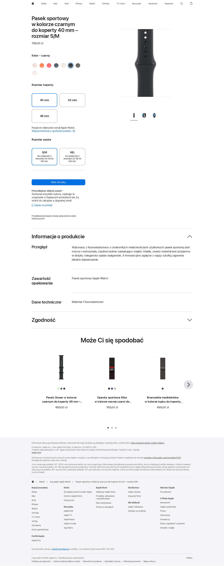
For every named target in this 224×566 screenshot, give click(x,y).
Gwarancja (165, 515)
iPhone (35, 504)
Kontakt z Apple (167, 528)
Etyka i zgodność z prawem (172, 523)
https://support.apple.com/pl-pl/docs (147, 443)
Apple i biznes (134, 492)
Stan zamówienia (103, 503)
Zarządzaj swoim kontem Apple (78, 492)
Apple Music (69, 519)
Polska (189, 558)
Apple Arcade (70, 523)
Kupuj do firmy (134, 496)
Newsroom (165, 502)
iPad (34, 500)
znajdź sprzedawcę (60, 549)
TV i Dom (36, 517)
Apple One (68, 511)
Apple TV (68, 515)
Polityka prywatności (41, 561)
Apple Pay (36, 540)
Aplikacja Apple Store (105, 492)
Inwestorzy (165, 519)
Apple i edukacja (135, 507)
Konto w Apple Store (73, 496)
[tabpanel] (145, 62)
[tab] (134, 116)
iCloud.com (69, 500)
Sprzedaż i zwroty (113, 561)
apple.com (36, 452)
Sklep (34, 492)
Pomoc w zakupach (104, 507)
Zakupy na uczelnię (137, 511)
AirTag (34, 521)
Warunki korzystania (92, 561)
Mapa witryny (149, 561)
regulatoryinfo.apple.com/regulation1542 (162, 458)
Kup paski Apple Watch (60, 482)
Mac (34, 496)
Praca (163, 511)
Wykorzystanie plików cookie (67, 561)
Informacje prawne (132, 561)
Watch (42, 482)
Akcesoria (36, 525)
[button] (181, 3)
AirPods (35, 513)
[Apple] (33, 481)
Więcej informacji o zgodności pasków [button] (52, 131)
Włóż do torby (58, 182)
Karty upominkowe (40, 529)
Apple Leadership (168, 507)
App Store (68, 528)
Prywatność (165, 492)
